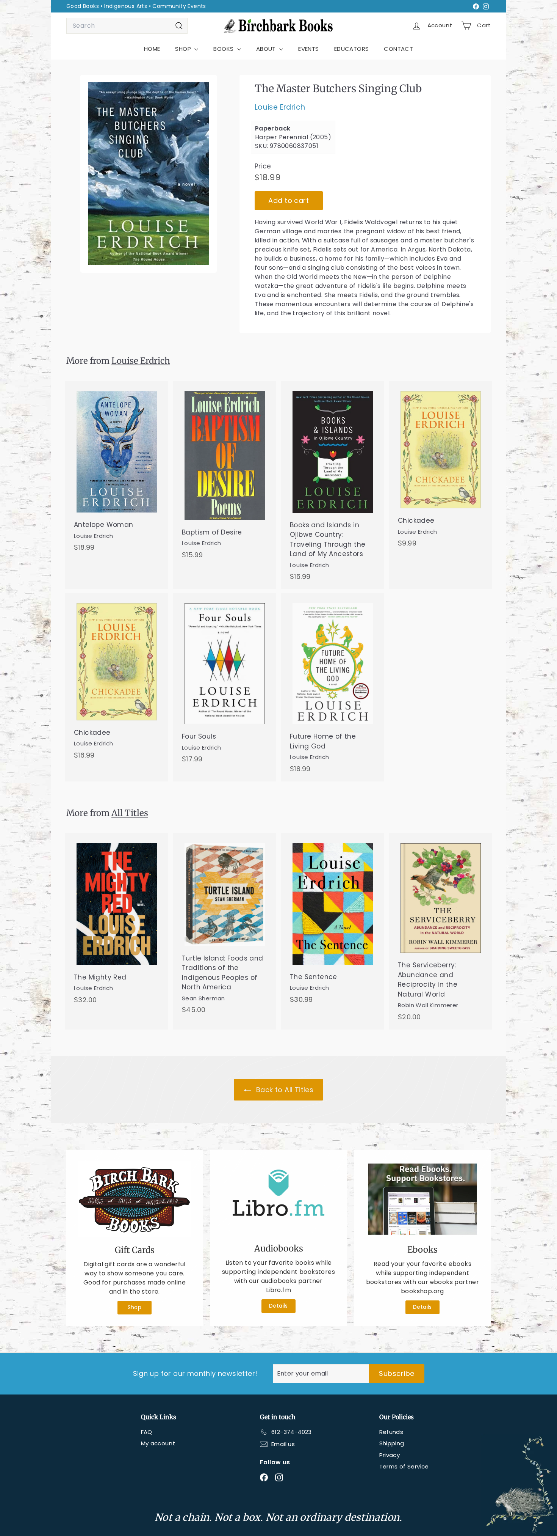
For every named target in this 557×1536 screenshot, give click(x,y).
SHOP (183, 49)
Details (278, 1306)
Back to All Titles (284, 1089)
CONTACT (398, 49)
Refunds (391, 1432)
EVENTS (308, 49)
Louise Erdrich (280, 107)
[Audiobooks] (278, 1198)
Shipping (391, 1443)
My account (158, 1443)
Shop (135, 1307)
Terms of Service (404, 1466)
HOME (152, 49)
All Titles (129, 813)
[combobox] (127, 26)
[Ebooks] (422, 1199)
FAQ (146, 1432)
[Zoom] (148, 173)
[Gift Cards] (134, 1199)
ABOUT (266, 49)
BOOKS (224, 49)
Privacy (389, 1455)
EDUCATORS (351, 49)
